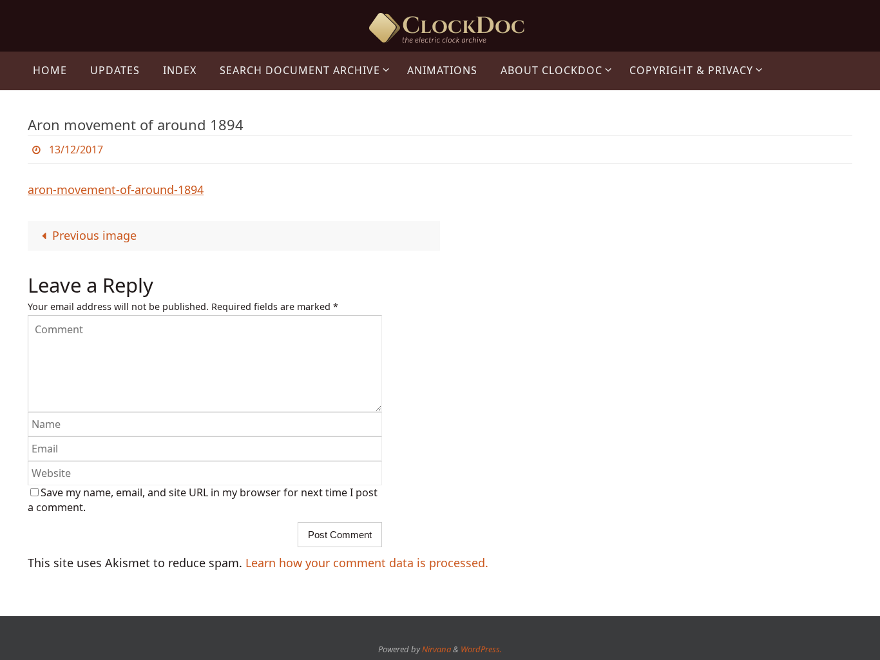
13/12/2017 (76, 149)
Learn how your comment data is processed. (366, 562)
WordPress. (481, 649)
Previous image (94, 235)
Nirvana (436, 649)
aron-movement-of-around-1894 (116, 189)
